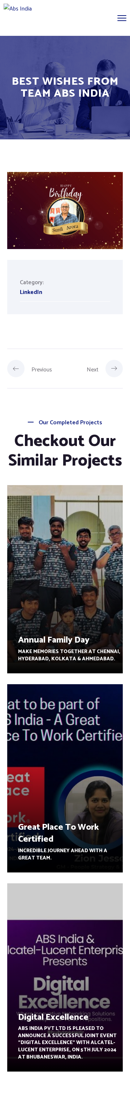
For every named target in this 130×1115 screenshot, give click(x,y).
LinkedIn (31, 292)
